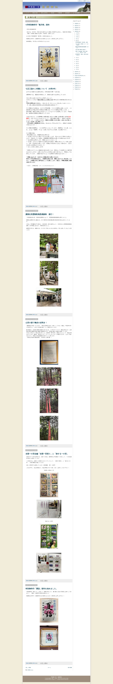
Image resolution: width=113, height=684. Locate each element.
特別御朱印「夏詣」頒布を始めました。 (42, 589)
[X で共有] (44, 81)
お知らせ (80, 0)
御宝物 (53, 13)
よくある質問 (76, 13)
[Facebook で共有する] (45, 81)
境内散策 (67, 13)
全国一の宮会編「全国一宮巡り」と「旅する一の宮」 (47, 454)
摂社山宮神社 (44, 13)
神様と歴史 (35, 13)
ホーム (49, 667)
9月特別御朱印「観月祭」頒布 (38, 25)
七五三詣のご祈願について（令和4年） (41, 89)
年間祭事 (59, 13)
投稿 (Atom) (30, 670)
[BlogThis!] (42, 81)
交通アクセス (86, 0)
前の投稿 (70, 667)
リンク (85, 13)
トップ (27, 13)
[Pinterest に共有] (47, 81)
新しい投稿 (28, 667)
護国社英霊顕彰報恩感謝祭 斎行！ (40, 214)
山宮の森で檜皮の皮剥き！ (36, 323)
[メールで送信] (41, 81)
